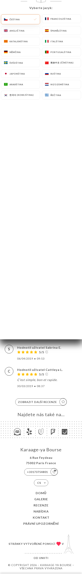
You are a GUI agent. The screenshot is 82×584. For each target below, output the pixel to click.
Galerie (41, 499)
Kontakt (41, 517)
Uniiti (43, 558)
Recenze (41, 505)
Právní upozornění (41, 523)
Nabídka (41, 511)
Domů (41, 493)
